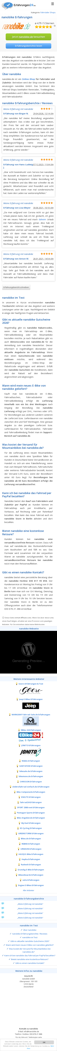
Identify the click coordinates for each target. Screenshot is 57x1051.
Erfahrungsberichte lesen (28, 45)
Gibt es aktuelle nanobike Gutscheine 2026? (29, 941)
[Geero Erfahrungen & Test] (28, 690)
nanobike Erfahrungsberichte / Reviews (29, 933)
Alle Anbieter (28, 890)
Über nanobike (29, 930)
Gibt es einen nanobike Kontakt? (29, 963)
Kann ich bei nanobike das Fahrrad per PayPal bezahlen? (29, 955)
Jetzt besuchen (28, 36)
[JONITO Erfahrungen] (28, 751)
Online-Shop (28, 79)
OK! (44, 1042)
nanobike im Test (29, 937)
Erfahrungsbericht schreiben (16, 287)
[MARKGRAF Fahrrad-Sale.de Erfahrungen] (28, 721)
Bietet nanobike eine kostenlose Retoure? (29, 959)
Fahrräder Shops (48, 12)
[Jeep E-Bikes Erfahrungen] (28, 705)
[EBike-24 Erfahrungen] (28, 736)
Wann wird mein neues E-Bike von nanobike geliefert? (30, 945)
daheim (42, 219)
